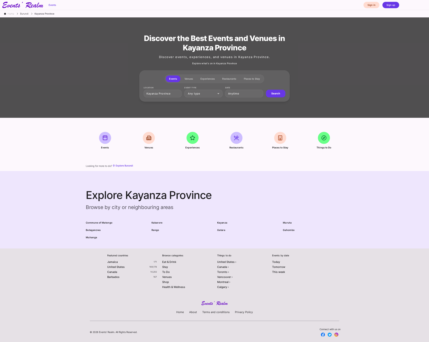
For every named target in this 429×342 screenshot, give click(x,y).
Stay (165, 267)
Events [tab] (173, 78)
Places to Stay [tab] (252, 78)
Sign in (371, 5)
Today (276, 262)
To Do (166, 272)
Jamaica (112, 262)
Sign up (390, 5)
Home (180, 312)
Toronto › (223, 272)
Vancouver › (225, 277)
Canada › (223, 267)
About (193, 312)
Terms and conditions (216, 312)
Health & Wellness (173, 287)
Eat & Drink (169, 262)
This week (278, 272)
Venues (167, 277)
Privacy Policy (244, 312)
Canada (112, 272)
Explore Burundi (124, 165)
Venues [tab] (189, 78)
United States (116, 267)
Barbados (113, 277)
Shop (165, 282)
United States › (226, 262)
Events (52, 5)
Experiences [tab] (207, 78)
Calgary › (223, 287)
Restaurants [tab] (229, 78)
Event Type (190, 88)
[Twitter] (330, 335)
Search (275, 93)
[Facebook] (323, 335)
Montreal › (223, 282)
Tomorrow (278, 267)
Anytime (233, 93)
